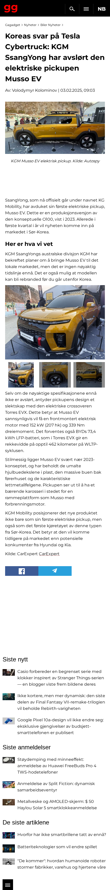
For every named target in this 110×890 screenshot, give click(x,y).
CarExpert (49, 553)
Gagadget (11, 7)
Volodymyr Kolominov (34, 90)
